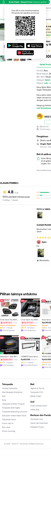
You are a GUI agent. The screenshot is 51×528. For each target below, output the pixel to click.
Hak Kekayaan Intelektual (12, 392)
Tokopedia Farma (9, 419)
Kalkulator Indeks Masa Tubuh (14, 416)
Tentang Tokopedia (9, 388)
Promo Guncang (8, 431)
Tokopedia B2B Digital (11, 408)
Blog (4, 400)
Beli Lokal (6, 427)
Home (2, 19)
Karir (4, 396)
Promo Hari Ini (7, 423)
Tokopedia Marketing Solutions (14, 412)
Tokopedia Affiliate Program (13, 404)
